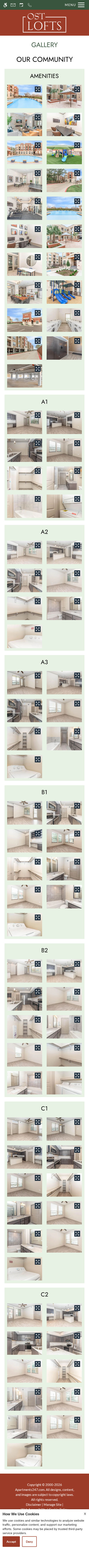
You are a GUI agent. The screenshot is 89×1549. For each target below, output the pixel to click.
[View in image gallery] (38, 89)
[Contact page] (13, 5)
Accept (11, 1541)
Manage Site (53, 1504)
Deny (29, 1541)
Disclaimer (33, 1504)
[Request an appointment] (21, 5)
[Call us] (30, 5)
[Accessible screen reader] (5, 5)
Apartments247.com (29, 1490)
